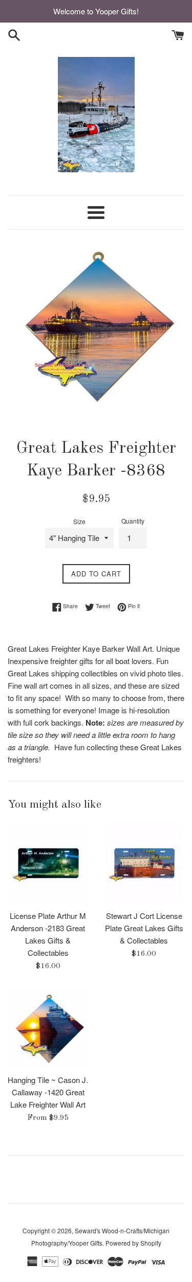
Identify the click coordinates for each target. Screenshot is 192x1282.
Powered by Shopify (133, 1242)
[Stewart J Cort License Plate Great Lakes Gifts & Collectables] (144, 864)
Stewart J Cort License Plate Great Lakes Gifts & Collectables (144, 928)
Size (79, 521)
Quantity (132, 520)
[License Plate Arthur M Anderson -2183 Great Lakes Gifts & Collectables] (48, 864)
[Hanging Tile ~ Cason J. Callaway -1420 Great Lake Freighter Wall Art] (48, 1028)
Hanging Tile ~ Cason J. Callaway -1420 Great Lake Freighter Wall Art (48, 1092)
